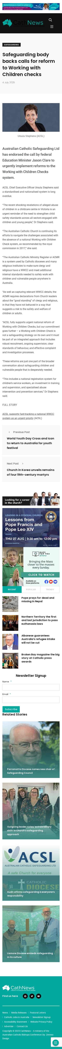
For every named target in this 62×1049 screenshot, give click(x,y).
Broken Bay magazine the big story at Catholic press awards (40, 658)
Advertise (8, 1026)
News (5, 1012)
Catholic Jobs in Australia (16, 1017)
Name (7, 681)
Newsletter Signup (42, 1017)
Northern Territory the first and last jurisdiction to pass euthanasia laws (39, 620)
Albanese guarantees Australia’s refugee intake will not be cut (38, 639)
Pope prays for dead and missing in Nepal (37, 599)
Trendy (50, 589)
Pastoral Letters (38, 1012)
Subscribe (11, 709)
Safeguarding (11, 45)
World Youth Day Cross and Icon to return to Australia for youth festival (30, 443)
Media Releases (19, 1012)
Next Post (13, 463)
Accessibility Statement (15, 1022)
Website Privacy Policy (41, 1022)
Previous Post (21, 432)
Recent (12, 589)
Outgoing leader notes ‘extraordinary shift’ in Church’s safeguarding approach (29, 830)
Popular (31, 589)
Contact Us (22, 1026)
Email (6, 694)
